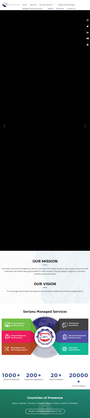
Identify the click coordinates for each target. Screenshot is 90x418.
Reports (51, 8)
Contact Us (71, 8)
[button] (4, 125)
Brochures (60, 8)
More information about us (45, 411)
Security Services (45, 5)
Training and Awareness (66, 5)
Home (24, 5)
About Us (33, 5)
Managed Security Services (32, 8)
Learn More (45, 136)
